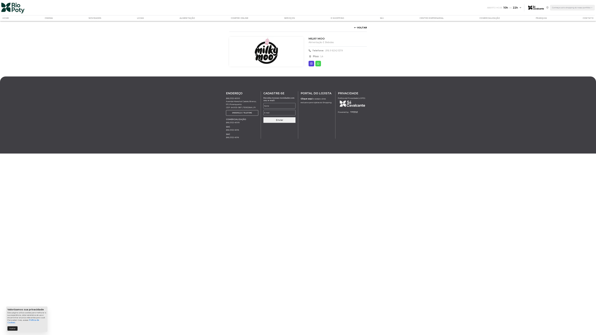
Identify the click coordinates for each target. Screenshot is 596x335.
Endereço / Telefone (242, 113)
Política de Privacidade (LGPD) (351, 98)
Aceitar (12, 328)
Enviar (279, 120)
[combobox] (572, 7)
